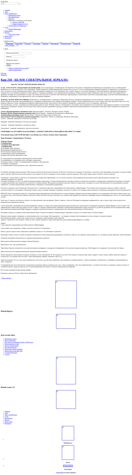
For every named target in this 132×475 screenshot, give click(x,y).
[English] (18, 43)
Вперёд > (9, 278)
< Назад (3, 278)
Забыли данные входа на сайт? (19, 68)
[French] (27, 43)
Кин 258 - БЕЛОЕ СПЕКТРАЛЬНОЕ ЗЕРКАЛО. (34, 79)
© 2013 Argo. (59, 472)
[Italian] (45, 43)
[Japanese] (54, 43)
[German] (35, 43)
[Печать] (4, 75)
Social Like (2, 276)
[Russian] (9, 43)
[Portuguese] (65, 43)
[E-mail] (3, 73)
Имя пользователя (12, 53)
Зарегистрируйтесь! (15, 70)
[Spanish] (75, 43)
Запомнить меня (11, 60)
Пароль (8, 56)
